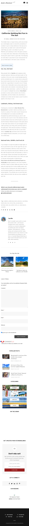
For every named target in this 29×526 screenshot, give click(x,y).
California (25, 201)
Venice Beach (23, 91)
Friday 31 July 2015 (15, 369)
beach (15, 201)
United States (14, 205)
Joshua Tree (12, 203)
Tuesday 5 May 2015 (15, 377)
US (18, 205)
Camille (7, 39)
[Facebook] (8, 242)
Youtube (21, 517)
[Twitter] (10, 242)
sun (9, 205)
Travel (17, 31)
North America (11, 31)
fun (8, 203)
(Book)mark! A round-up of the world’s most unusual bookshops (19, 357)
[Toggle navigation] (27, 3)
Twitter (10, 517)
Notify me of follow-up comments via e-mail (12, 343)
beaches (14, 73)
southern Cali (8, 132)
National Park (4, 205)
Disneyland (4, 203)
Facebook (21, 515)
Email (2, 318)
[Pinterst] (19, 483)
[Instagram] (14, 242)
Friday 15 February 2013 (16, 361)
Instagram (10, 515)
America (6, 201)
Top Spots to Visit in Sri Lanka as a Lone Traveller (22, 271)
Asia (20, 268)
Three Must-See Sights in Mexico (7, 271)
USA (20, 31)
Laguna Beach (19, 203)
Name (2, 310)
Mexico (3, 268)
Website (3, 325)
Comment (3, 288)
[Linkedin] (12, 242)
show (11, 65)
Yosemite (3, 207)
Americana (11, 201)
